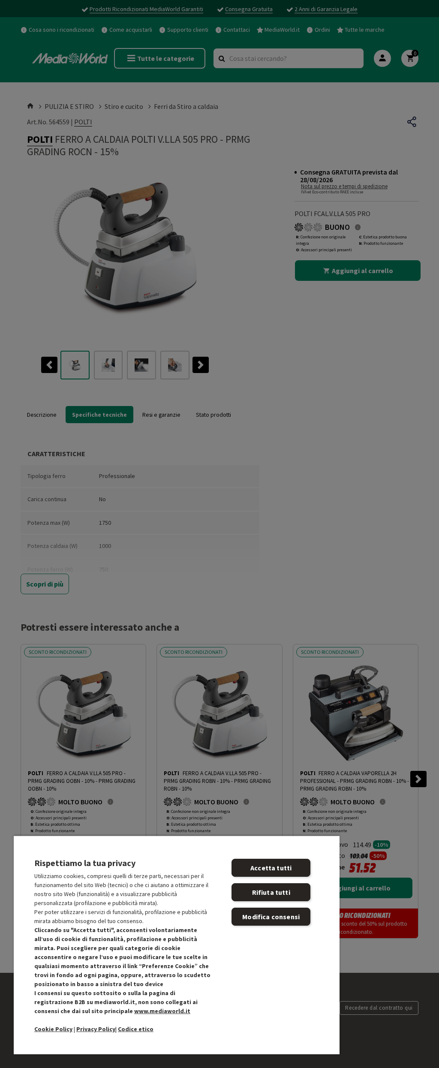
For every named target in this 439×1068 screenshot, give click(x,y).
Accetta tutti (271, 867)
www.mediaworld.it (162, 1011)
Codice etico (135, 1029)
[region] (177, 944)
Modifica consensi (271, 916)
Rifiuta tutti (271, 892)
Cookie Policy (53, 1029)
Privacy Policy (95, 1029)
